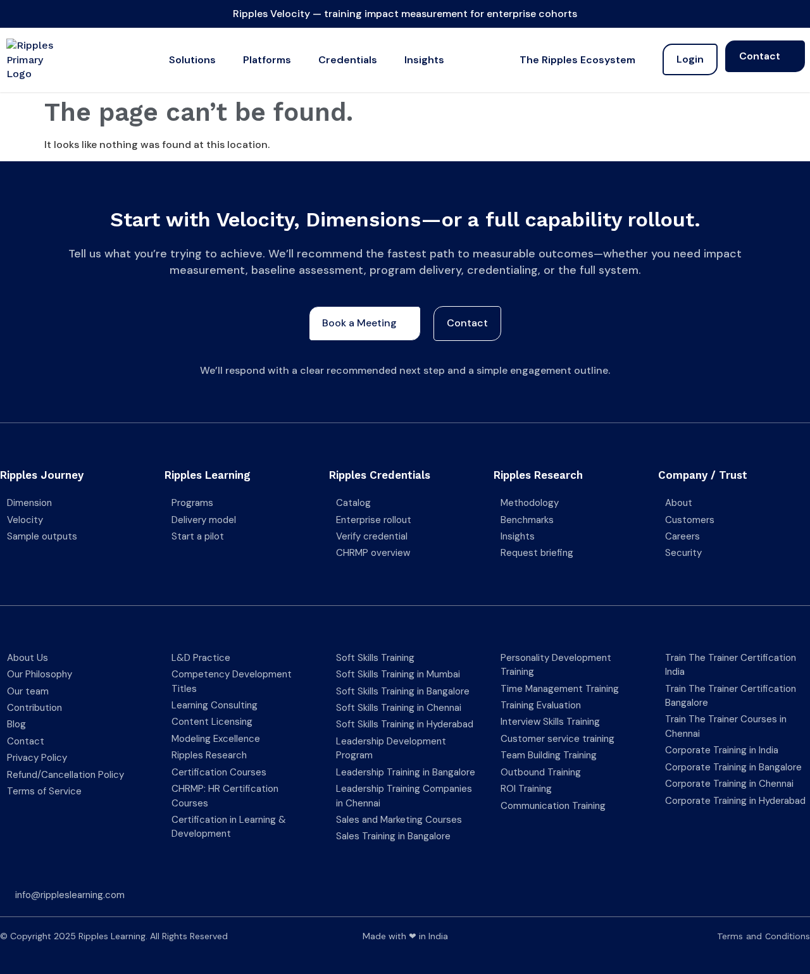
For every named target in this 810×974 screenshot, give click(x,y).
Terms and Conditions (763, 936)
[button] (200, 60)
